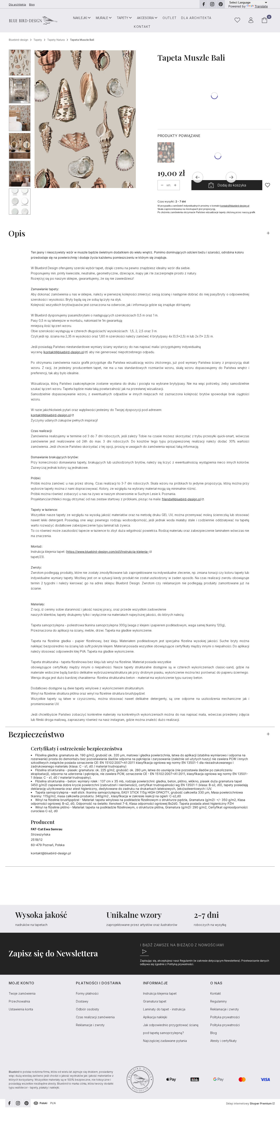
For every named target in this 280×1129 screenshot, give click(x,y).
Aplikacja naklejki (155, 1017)
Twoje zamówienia (22, 993)
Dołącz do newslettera (144, 951)
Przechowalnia (19, 1001)
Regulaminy (218, 1001)
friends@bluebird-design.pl (181, 499)
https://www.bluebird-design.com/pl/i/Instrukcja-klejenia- (108, 551)
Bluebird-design (18, 39)
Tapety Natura (56, 39)
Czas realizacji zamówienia (95, 1017)
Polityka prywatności (225, 1017)
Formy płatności (87, 993)
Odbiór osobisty (87, 1009)
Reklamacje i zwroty (90, 1025)
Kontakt (215, 993)
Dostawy (82, 1001)
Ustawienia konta (21, 1009)
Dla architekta (17, 4)
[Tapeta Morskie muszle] (166, 152)
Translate (261, 6)
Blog (32, 4)
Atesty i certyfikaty (223, 1041)
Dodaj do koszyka (231, 185)
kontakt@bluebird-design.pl (234, 205)
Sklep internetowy (249, 1103)
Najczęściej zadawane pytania (165, 1041)
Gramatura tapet (154, 1001)
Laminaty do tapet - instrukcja (164, 1009)
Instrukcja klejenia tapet (160, 993)
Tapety (37, 39)
